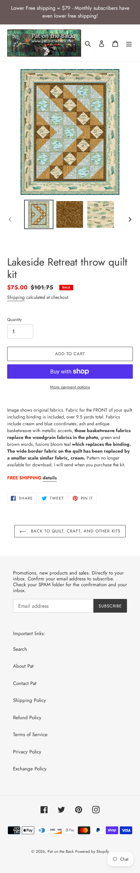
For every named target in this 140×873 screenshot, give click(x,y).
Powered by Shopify (92, 851)
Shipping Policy (29, 700)
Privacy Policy (27, 751)
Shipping (16, 297)
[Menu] (129, 43)
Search (20, 649)
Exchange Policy (30, 768)
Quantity (14, 319)
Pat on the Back (61, 851)
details (50, 477)
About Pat (23, 666)
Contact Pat (24, 683)
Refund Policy (27, 717)
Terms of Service (30, 734)
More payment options (70, 387)
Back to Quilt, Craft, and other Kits (74, 531)
